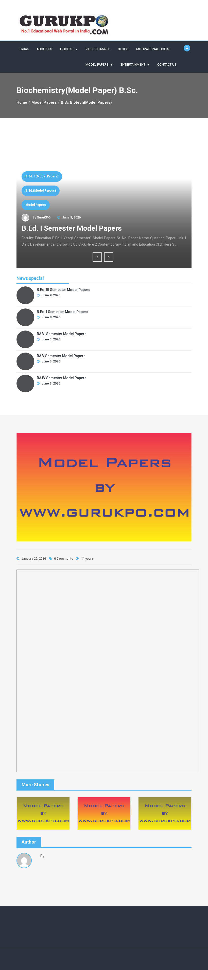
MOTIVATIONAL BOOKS (153, 49)
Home (24, 49)
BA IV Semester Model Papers (61, 378)
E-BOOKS (67, 49)
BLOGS (123, 49)
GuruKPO (43, 217)
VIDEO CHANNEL (97, 49)
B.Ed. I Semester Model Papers (62, 312)
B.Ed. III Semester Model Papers (63, 290)
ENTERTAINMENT (132, 64)
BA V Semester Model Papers (61, 356)
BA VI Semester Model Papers (80, 228)
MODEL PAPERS (97, 64)
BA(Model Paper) (38, 205)
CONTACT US (167, 64)
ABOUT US (44, 49)
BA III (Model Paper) (40, 190)
